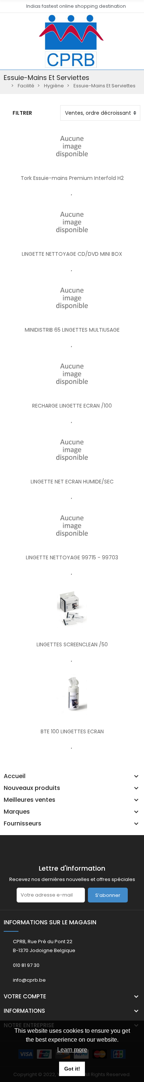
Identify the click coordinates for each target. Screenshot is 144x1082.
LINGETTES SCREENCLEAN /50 (72, 644)
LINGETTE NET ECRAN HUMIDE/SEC (72, 481)
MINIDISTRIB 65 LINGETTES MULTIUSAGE (72, 330)
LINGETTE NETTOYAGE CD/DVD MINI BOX (72, 254)
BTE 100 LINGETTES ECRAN (72, 731)
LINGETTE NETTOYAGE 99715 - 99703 (72, 557)
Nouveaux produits (32, 788)
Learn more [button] (72, 1049)
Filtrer (22, 113)
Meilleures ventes (29, 800)
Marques (17, 812)
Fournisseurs (22, 824)
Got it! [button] (72, 1069)
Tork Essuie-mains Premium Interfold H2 (72, 178)
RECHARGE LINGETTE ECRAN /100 (72, 405)
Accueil (14, 776)
